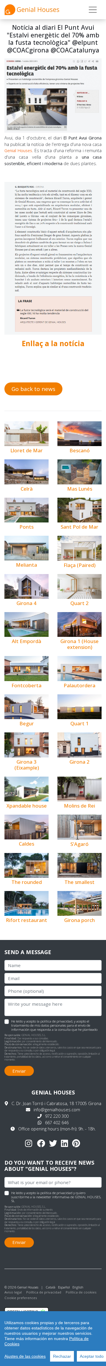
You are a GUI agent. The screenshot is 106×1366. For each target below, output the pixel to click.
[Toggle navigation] (93, 9)
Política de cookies (81, 1292)
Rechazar (62, 1356)
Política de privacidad (43, 1292)
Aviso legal (13, 1292)
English (77, 1287)
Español (64, 1287)
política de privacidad (56, 1021)
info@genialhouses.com (57, 1109)
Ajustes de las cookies (25, 1356)
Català (50, 1287)
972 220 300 (57, 1116)
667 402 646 (57, 1122)
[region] (53, 1338)
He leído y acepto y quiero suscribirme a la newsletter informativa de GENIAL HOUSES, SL (56, 1197)
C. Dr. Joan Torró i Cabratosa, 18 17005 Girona (56, 1103)
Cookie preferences (20, 1298)
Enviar (19, 1071)
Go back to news (33, 389)
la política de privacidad (54, 1193)
